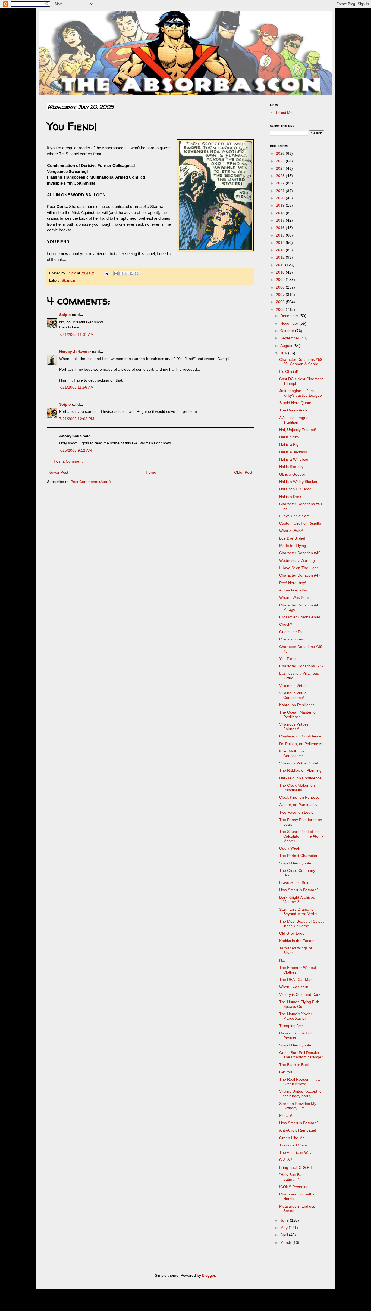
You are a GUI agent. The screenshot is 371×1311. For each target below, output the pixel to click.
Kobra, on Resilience (297, 705)
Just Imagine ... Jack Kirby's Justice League (300, 393)
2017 (281, 220)
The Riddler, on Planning (300, 770)
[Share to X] (126, 273)
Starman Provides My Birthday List (297, 1105)
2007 (281, 294)
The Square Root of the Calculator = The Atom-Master (301, 836)
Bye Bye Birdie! (292, 538)
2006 (281, 302)
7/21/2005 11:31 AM (76, 334)
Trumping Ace (291, 1026)
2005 (281, 309)
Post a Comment (68, 461)
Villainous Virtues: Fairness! (294, 726)
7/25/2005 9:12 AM (75, 450)
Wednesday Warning (297, 560)
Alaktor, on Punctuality (298, 804)
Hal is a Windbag (293, 459)
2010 (281, 272)
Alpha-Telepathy (293, 590)
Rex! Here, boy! (292, 583)
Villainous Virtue (293, 685)
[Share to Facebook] (131, 273)
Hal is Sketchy (291, 466)
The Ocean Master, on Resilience (298, 714)
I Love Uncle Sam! (295, 516)
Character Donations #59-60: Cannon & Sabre (301, 361)
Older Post (243, 472)
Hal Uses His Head (295, 489)
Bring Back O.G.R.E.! (297, 1167)
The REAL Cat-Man (296, 979)
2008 (281, 287)
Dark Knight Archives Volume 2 (297, 899)
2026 (281, 153)
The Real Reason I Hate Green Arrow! (300, 1081)
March (286, 1242)
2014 (281, 242)
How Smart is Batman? (299, 890)
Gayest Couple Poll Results (295, 1035)
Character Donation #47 (299, 575)
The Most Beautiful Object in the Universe (301, 923)
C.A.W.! (285, 1160)
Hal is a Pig (288, 444)
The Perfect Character (298, 855)
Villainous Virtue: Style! (298, 763)
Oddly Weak (289, 848)
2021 (281, 190)
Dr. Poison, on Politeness (300, 744)
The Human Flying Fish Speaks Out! (299, 1004)
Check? (285, 624)
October (287, 330)
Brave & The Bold (294, 882)
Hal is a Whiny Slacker (298, 481)
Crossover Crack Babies (300, 617)
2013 (281, 250)
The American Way (295, 1152)
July (284, 353)
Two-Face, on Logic (296, 812)
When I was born (293, 987)
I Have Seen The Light (298, 568)
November (289, 323)
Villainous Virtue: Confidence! (293, 695)
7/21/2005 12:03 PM (76, 419)
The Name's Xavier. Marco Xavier (296, 1016)
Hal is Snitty (289, 437)
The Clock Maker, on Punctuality (297, 787)
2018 (281, 213)
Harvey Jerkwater (75, 351)
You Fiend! (288, 658)
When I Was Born (294, 597)
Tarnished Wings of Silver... (295, 950)
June (285, 1220)
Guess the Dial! (292, 632)
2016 (281, 227)
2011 (280, 265)
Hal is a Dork (290, 496)
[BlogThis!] (121, 273)
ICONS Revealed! (294, 1187)
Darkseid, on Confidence (300, 778)
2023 (281, 175)
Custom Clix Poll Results (300, 523)
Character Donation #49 (299, 553)
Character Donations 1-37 (301, 666)
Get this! (286, 1072)
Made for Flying (292, 545)
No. (282, 960)
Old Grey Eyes (291, 933)
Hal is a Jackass (293, 452)
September (290, 338)
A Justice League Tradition (294, 420)
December (289, 316)
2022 (281, 183)
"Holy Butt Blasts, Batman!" (294, 1177)
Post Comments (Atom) (91, 481)
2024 (281, 168)
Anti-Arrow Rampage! (297, 1130)
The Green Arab (293, 410)
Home (151, 472)
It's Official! (288, 371)
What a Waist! (291, 531)
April (284, 1235)
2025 (281, 161)
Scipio (65, 314)
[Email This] (116, 273)
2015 (281, 235)
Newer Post (58, 472)
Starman (68, 281)
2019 (281, 205)
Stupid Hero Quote (295, 403)
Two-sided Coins (293, 1145)
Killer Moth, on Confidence (291, 753)
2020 (281, 198)
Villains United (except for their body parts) (301, 1093)
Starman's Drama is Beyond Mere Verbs (298, 911)
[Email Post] (106, 273)
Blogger (208, 1275)
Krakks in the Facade (297, 940)
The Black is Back (294, 1064)
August (286, 345)
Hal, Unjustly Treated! (297, 429)
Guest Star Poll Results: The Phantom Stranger (301, 1054)
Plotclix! (285, 1115)
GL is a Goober (292, 474)
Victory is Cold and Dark (299, 994)
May (284, 1227)
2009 (281, 279)
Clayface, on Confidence (300, 736)
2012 (281, 257)
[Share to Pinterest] (136, 273)
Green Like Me (292, 1138)
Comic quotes (291, 639)
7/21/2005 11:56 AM (76, 387)
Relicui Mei (284, 112)
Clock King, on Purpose (299, 797)
